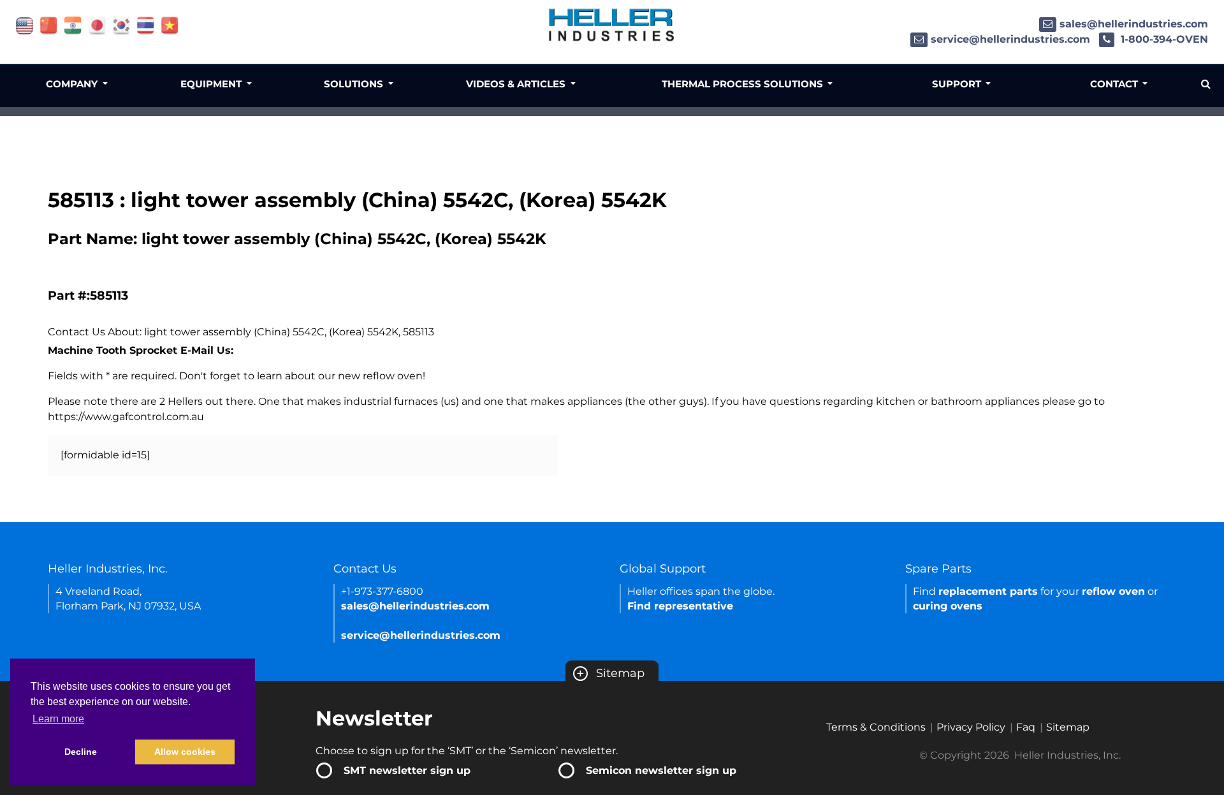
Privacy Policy (970, 727)
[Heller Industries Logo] (612, 24)
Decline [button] (80, 752)
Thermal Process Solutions (744, 84)
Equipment (212, 84)
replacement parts (988, 591)
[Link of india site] (73, 24)
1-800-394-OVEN (1163, 39)
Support (958, 84)
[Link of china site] (48, 24)
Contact (1115, 84)
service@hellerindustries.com (1010, 39)
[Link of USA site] (24, 24)
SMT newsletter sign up (407, 770)
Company (73, 84)
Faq (1025, 727)
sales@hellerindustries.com (1134, 24)
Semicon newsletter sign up (661, 770)
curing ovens (947, 606)
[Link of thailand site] (145, 24)
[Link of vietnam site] (169, 24)
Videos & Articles (517, 84)
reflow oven (1113, 591)
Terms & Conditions (876, 727)
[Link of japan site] (97, 24)
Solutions (355, 84)
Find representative (680, 606)
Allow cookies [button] (184, 752)
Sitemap (610, 673)
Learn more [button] (58, 718)
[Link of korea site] (121, 24)
